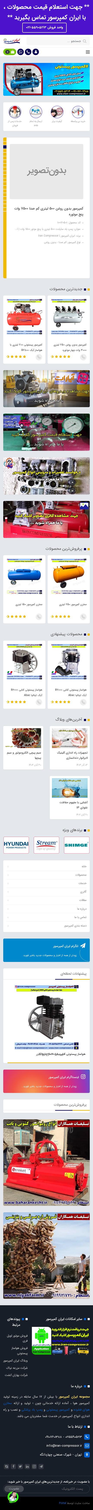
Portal (62, 1503)
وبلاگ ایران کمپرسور (15, 1360)
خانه (84, 866)
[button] (35, 52)
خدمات (83, 883)
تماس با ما (80, 917)
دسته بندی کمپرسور (75, 925)
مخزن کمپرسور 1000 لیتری (28, 604)
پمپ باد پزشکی (32, 1409)
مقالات (83, 900)
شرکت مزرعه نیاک (17, 1368)
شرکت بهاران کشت (16, 1375)
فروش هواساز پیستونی (19, 1351)
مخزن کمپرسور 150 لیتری (73, 604)
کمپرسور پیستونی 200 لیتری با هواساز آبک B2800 (70, 347)
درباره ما (82, 909)
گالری (83, 891)
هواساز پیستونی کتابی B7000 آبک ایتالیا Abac (51, 227)
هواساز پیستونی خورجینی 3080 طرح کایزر (60, 1054)
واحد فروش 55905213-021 (44, 27)
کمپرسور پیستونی (58, 1409)
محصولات (81, 875)
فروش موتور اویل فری (17, 1338)
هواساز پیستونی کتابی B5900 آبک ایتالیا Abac (26, 692)
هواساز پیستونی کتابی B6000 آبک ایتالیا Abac (71, 692)
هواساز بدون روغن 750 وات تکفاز (27, 347)
